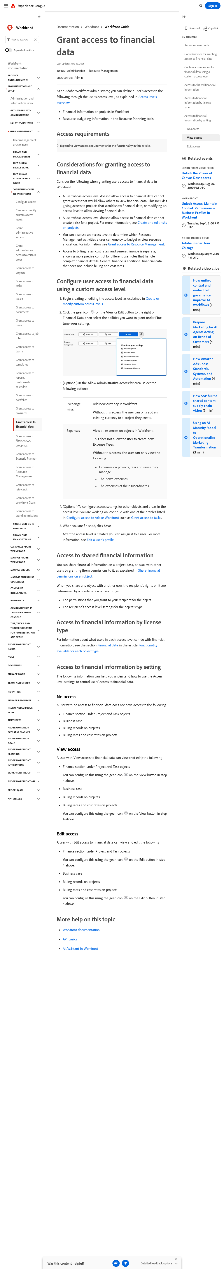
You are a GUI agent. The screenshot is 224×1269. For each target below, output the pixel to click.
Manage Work (16, 674)
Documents (15, 665)
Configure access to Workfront (23, 192)
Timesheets (14, 720)
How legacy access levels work (21, 178)
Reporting (14, 691)
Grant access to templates (25, 362)
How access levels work (21, 165)
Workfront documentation (81, 930)
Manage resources (19, 700)
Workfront (92, 27)
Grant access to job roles (27, 336)
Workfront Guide (117, 27)
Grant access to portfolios (25, 397)
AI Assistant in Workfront (80, 948)
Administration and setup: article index (21, 100)
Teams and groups (19, 682)
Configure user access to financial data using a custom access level (199, 71)
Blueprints (17, 600)
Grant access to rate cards (25, 487)
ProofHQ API (15, 790)
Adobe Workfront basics (19, 647)
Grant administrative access (24, 232)
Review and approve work (20, 710)
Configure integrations (18, 590)
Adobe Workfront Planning (19, 752)
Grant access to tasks (146, 517)
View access (194, 138)
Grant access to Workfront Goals (25, 500)
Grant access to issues (25, 296)
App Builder (15, 798)
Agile (11, 656)
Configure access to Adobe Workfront (92, 517)
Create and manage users (21, 154)
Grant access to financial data (26, 424)
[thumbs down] (125, 1263)
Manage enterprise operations (22, 579)
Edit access (193, 146)
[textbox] (22, 39)
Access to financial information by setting (197, 118)
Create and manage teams (22, 537)
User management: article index (25, 142)
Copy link (213, 28)
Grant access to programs (25, 410)
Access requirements (196, 45)
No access (193, 129)
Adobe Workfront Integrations (19, 763)
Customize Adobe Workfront (20, 549)
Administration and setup (20, 89)
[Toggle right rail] (184, 17)
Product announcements (18, 78)
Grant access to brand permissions (27, 513)
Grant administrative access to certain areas (26, 252)
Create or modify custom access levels (26, 214)
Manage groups (20, 569)
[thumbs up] (116, 1263)
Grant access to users (25, 323)
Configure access (26, 202)
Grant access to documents (25, 309)
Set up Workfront (21, 122)
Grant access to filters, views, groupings (25, 440)
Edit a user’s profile (100, 539)
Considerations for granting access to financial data (200, 56)
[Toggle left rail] (40, 17)
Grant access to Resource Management (136, 244)
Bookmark (195, 28)
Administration (76, 71)
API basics (70, 939)
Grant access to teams (25, 349)
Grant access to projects (25, 270)
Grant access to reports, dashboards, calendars (25, 380)
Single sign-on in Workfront (23, 526)
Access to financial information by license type (197, 102)
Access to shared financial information (199, 87)
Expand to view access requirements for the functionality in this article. (105, 146)
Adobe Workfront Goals (19, 741)
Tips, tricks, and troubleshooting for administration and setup (22, 630)
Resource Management (103, 71)
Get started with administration (20, 113)
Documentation (68, 27)
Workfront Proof (19, 772)
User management (21, 131)
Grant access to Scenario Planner (26, 456)
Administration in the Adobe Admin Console (21, 612)
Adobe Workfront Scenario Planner (19, 730)
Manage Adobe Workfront (19, 560)
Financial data (108, 645)
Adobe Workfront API (21, 781)
